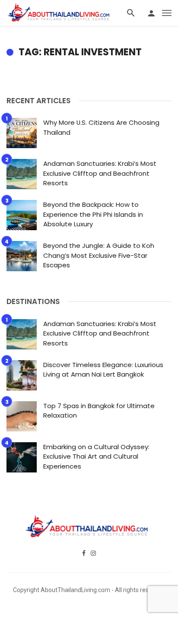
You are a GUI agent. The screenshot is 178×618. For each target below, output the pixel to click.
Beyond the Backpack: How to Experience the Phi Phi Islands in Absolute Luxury (93, 214)
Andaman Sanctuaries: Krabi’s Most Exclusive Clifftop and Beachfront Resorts (99, 173)
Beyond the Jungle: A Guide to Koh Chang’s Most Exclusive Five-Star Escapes (98, 255)
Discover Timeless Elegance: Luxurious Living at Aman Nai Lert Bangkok (103, 369)
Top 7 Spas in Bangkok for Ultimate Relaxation (99, 410)
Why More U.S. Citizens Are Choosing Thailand (101, 127)
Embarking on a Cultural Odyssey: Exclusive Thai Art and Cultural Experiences (96, 456)
